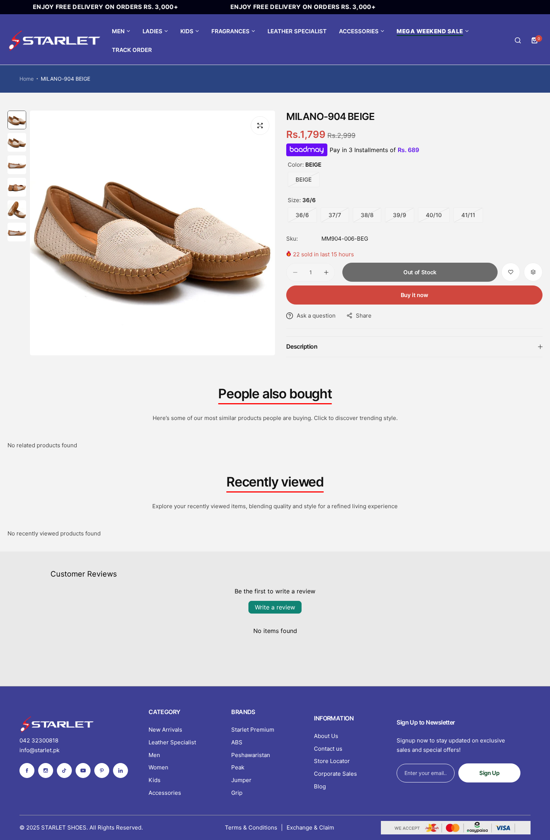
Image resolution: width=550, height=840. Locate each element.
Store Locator (332, 761)
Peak (237, 767)
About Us (326, 735)
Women (158, 767)
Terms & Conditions (251, 827)
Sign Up (489, 772)
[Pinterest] (101, 770)
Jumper (241, 780)
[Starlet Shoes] (54, 40)
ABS (236, 742)
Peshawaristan (250, 755)
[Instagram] (45, 770)
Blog (320, 786)
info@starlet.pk (39, 750)
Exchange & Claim (310, 827)
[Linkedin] (120, 770)
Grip (236, 792)
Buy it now (414, 295)
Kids (155, 780)
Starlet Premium (252, 729)
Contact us (328, 748)
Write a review (275, 607)
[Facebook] (26, 770)
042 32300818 (38, 740)
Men (154, 755)
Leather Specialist (172, 742)
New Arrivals (165, 729)
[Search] (518, 40)
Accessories (165, 792)
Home (26, 78)
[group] (152, 233)
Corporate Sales (335, 773)
